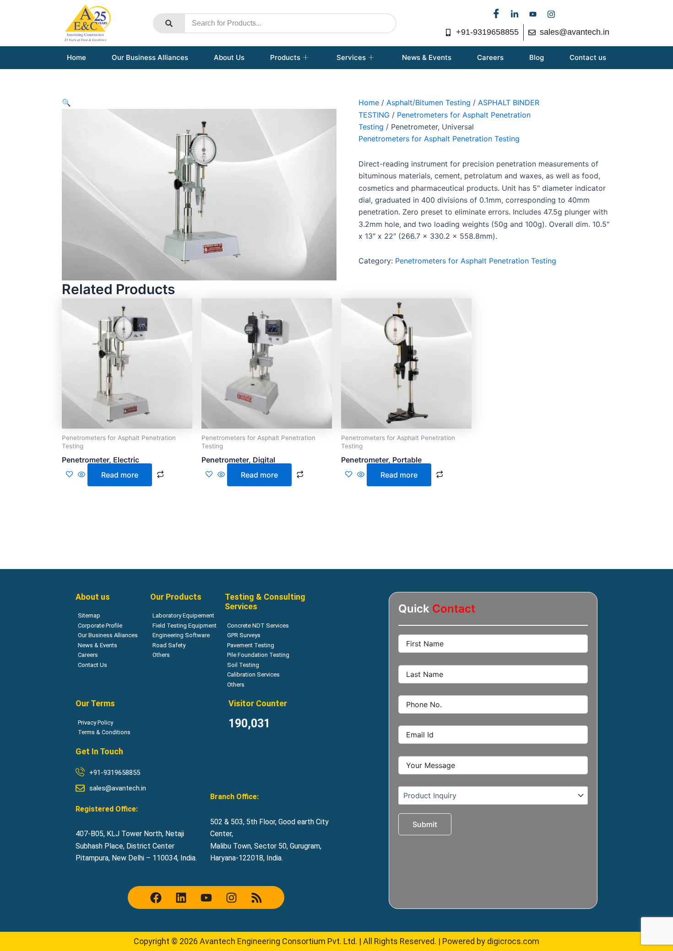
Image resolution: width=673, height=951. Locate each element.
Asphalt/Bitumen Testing (428, 102)
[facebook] (496, 14)
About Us (229, 57)
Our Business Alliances (150, 57)
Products (285, 57)
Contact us (588, 57)
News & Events (426, 57)
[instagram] (551, 14)
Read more (119, 474)
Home (76, 57)
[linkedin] (514, 14)
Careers (490, 57)
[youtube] (533, 14)
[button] (66, 102)
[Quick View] (81, 474)
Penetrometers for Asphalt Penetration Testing (439, 138)
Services (351, 57)
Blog (536, 57)
